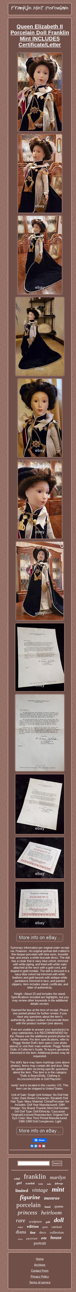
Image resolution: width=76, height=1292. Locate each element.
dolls (49, 1184)
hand (47, 1206)
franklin (35, 1176)
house (56, 1237)
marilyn (58, 1177)
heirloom (51, 1212)
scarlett (30, 1183)
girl (19, 1183)
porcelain (28, 1204)
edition (33, 1226)
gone (45, 1227)
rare (20, 1220)
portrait (40, 1243)
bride (40, 1184)
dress (20, 1239)
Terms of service (39, 1282)
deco (42, 1232)
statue (20, 1227)
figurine (30, 1197)
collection (57, 1232)
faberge (59, 1183)
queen (58, 1206)
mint (58, 1189)
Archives (39, 1264)
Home (40, 1259)
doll (59, 1219)
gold (48, 1222)
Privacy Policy (40, 1276)
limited (21, 1190)
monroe (52, 1198)
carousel (57, 1227)
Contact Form (40, 1270)
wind (17, 1178)
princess (27, 1212)
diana (21, 1231)
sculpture (35, 1221)
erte (44, 1238)
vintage (40, 1190)
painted (31, 1238)
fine (32, 1232)
